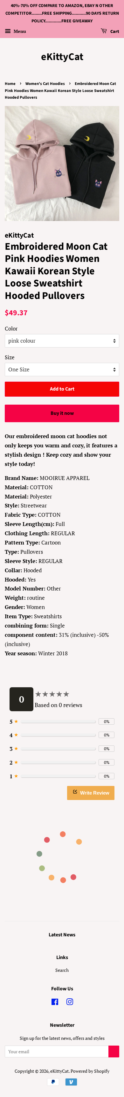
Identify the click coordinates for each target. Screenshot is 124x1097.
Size (10, 357)
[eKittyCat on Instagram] (69, 1003)
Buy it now (62, 413)
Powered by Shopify (90, 1071)
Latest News (62, 934)
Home (10, 84)
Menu (19, 31)
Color (11, 328)
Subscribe (113, 1051)
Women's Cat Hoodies (45, 84)
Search (62, 970)
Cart (114, 32)
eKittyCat (62, 57)
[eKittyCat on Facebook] (55, 1003)
